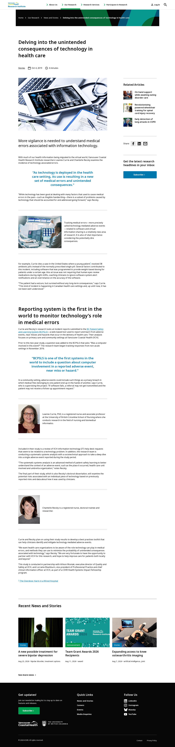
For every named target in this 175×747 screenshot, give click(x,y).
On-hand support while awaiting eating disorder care (145, 95)
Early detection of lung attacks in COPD (145, 120)
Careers (80, 705)
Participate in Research (116, 4)
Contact (139, 740)
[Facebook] (133, 143)
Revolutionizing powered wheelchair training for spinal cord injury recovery (145, 109)
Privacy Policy (152, 740)
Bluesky (132, 709)
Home (20, 18)
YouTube (132, 714)
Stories (21, 68)
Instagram (133, 705)
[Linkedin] (139, 143)
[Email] (145, 143)
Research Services (91, 4)
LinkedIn (132, 701)
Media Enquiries (84, 714)
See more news (26, 675)
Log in (157, 4)
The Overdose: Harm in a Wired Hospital (39, 581)
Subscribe (138, 174)
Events (80, 709)
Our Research (70, 4)
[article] (40, 640)
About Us (53, 4)
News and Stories (51, 18)
